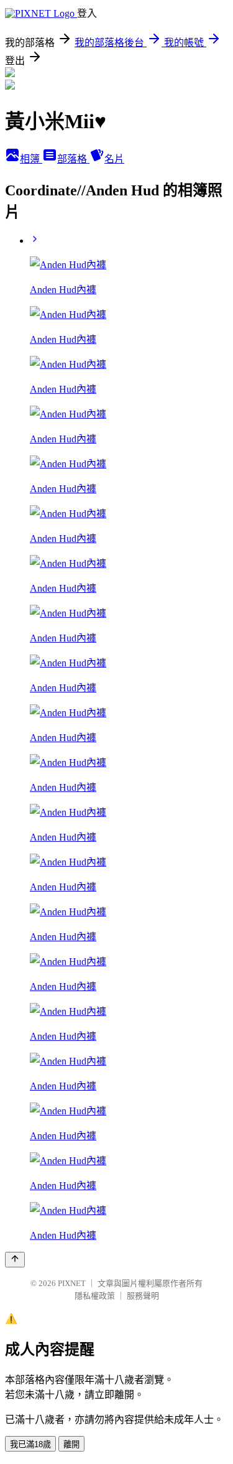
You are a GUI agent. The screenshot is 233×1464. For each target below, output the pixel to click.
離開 (71, 1444)
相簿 (31, 159)
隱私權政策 (95, 1295)
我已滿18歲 (30, 1444)
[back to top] (15, 1259)
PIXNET (72, 1283)
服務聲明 (143, 1295)
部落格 (73, 159)
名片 (114, 159)
